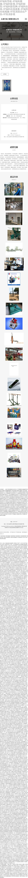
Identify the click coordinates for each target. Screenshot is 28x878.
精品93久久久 (16, 678)
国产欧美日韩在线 (5, 675)
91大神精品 (13, 582)
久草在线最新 (20, 729)
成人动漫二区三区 (14, 729)
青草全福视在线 (19, 634)
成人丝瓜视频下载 (14, 578)
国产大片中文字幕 (18, 648)
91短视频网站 (8, 774)
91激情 (2, 819)
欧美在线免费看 (7, 648)
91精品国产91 (16, 643)
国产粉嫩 (20, 757)
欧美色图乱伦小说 (10, 688)
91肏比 (6, 778)
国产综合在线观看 (22, 545)
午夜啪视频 (16, 800)
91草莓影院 (11, 590)
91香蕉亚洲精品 (9, 697)
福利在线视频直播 (21, 561)
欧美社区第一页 (25, 763)
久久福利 (18, 714)
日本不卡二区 (4, 575)
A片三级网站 (4, 676)
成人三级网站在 (23, 661)
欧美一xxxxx (3, 586)
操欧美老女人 (14, 692)
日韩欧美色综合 (12, 741)
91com (19, 733)
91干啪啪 (6, 819)
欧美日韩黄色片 (9, 758)
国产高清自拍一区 (3, 755)
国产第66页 (14, 693)
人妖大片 (20, 787)
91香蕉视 (15, 561)
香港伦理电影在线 (8, 579)
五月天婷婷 (22, 816)
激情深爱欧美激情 (16, 694)
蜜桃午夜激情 (23, 671)
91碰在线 (6, 570)
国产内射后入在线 (17, 778)
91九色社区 (14, 872)
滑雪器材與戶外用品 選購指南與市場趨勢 (14, 383)
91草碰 (17, 631)
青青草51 (20, 759)
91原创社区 (12, 690)
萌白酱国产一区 (15, 570)
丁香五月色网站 (9, 549)
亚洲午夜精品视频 (12, 722)
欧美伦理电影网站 (9, 607)
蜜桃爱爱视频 (4, 561)
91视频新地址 (7, 800)
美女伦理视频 (21, 544)
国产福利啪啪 (19, 626)
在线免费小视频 (3, 701)
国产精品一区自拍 (5, 731)
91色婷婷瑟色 (4, 642)
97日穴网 (17, 668)
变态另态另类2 (16, 758)
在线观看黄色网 (22, 809)
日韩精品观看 (16, 642)
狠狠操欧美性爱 (5, 677)
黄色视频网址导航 (13, 664)
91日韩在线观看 (5, 801)
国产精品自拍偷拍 (19, 718)
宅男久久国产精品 (4, 744)
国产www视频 (15, 757)
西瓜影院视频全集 (12, 801)
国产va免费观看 (15, 641)
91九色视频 (21, 581)
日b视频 (17, 661)
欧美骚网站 (13, 774)
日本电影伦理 (22, 720)
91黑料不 (14, 785)
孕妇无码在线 (24, 799)
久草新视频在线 (9, 694)
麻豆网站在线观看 (20, 684)
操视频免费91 (11, 601)
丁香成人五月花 (3, 639)
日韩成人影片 (10, 658)
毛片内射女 (15, 740)
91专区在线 (16, 673)
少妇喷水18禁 (12, 710)
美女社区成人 (18, 741)
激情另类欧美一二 (21, 740)
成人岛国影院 (7, 729)
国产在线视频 (11, 702)
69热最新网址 (20, 766)
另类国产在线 (20, 693)
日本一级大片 (2, 543)
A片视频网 (4, 692)
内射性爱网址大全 (17, 763)
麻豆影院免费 (13, 791)
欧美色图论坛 (24, 611)
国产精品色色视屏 (16, 609)
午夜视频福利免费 (16, 814)
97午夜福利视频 (19, 608)
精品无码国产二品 (4, 787)
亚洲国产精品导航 (22, 567)
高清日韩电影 (11, 788)
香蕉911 (1, 557)
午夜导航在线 (21, 681)
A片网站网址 (23, 771)
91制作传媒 (18, 669)
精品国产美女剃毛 (22, 569)
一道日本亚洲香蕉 (13, 562)
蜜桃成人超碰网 (3, 827)
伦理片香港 (4, 796)
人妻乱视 (5, 598)
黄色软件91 (2, 665)
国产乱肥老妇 (11, 744)
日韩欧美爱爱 (23, 650)
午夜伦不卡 (3, 567)
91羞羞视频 (10, 634)
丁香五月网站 (5, 716)
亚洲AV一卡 (25, 699)
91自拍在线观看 (18, 564)
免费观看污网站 (13, 742)
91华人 (4, 613)
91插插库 (7, 558)
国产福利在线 (10, 591)
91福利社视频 (23, 675)
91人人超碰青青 (23, 776)
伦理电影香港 (18, 690)
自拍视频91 (24, 604)
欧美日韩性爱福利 (8, 724)
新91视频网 (6, 608)
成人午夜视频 (10, 689)
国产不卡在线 (16, 581)
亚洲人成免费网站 (19, 551)
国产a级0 (8, 548)
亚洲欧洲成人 (4, 587)
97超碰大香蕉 (11, 558)
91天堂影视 (24, 787)
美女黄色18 (6, 722)
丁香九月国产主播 (3, 795)
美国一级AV (20, 570)
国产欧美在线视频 (11, 556)
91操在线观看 (23, 762)
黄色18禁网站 (21, 689)
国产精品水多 (24, 791)
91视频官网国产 (23, 694)
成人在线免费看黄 (9, 732)
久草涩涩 (25, 665)
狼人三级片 (22, 825)
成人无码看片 (7, 690)
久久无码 (14, 799)
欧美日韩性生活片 (3, 736)
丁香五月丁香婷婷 (14, 793)
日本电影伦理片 (7, 672)
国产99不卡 (4, 705)
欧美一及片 (11, 787)
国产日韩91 (9, 575)
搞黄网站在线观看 (10, 701)
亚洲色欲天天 (7, 578)
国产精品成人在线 (21, 635)
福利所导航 (2, 792)
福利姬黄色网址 (19, 638)
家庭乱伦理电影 (22, 592)
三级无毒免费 (15, 759)
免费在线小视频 (5, 617)
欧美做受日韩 (24, 595)
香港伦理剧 (19, 633)
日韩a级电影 (3, 757)
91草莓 (12, 797)
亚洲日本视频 (11, 647)
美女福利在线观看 (21, 795)
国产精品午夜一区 (17, 574)
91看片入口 (3, 789)
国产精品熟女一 (7, 594)
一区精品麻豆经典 (18, 603)
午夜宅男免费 (10, 592)
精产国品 (6, 735)
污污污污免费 (11, 728)
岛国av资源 (23, 669)
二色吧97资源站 (21, 612)
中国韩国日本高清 (19, 586)
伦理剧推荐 (13, 738)
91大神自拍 (25, 551)
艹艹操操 (15, 607)
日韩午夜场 (5, 723)
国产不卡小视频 (22, 685)
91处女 (14, 645)
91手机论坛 (2, 800)
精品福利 (20, 755)
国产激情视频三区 (23, 746)
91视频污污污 (10, 765)
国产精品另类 (10, 812)
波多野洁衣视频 (5, 604)
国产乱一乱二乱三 (6, 671)
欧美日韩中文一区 (3, 624)
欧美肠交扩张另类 (7, 659)
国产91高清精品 (20, 562)
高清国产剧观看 (21, 680)
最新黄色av (8, 791)
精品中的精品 (23, 601)
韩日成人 (16, 755)
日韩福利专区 (19, 783)
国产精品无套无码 (16, 736)
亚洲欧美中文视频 (17, 826)
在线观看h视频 (3, 548)
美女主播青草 (9, 625)
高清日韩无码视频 (6, 661)
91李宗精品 (21, 758)
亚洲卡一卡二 (2, 732)
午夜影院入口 (23, 865)
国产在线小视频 (14, 733)
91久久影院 (15, 591)
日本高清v (6, 808)
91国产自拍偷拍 (24, 556)
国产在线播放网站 (4, 647)
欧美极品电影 (4, 600)
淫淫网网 (16, 647)
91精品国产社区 (3, 746)
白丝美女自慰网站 (13, 817)
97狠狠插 (24, 749)
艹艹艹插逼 (20, 676)
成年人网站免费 (23, 736)
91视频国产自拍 (5, 621)
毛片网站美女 (17, 802)
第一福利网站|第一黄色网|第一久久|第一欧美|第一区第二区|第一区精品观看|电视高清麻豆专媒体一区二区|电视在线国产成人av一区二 (14, 846)
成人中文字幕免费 (11, 761)
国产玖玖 (3, 799)
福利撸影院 (19, 624)
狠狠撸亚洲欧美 (19, 554)
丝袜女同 (7, 703)
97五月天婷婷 (12, 675)
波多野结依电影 (6, 569)
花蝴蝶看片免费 (7, 557)
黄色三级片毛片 (12, 650)
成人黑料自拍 (22, 716)
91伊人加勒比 (15, 697)
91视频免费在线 (9, 804)
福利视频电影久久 (4, 728)
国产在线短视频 (7, 793)
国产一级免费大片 (17, 646)
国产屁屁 (5, 574)
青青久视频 (3, 694)
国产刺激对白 (23, 821)
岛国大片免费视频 (6, 562)
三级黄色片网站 (3, 712)
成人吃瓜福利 (7, 614)
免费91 (16, 617)
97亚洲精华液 (24, 553)
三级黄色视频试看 (10, 870)
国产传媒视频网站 (6, 742)
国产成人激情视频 (22, 631)
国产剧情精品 (24, 552)
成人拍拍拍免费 (14, 633)
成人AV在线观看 (5, 809)
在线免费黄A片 (8, 573)
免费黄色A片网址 (6, 571)
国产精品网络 (19, 799)
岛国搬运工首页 (23, 702)
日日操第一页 (10, 620)
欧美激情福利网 (20, 813)
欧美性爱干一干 (10, 866)
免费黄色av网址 (22, 753)
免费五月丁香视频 (10, 711)
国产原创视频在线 (8, 596)
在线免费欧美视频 (16, 565)
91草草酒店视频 (5, 577)
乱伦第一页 (12, 680)
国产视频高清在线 (20, 630)
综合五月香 (23, 598)
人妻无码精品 (12, 564)
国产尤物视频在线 (18, 788)
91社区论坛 (13, 682)
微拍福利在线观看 (9, 543)
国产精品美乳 (4, 628)
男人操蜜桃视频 (11, 628)
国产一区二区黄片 (23, 706)
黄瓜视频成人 (13, 672)
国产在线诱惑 (5, 769)
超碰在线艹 (22, 655)
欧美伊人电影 (22, 864)
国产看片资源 (15, 612)
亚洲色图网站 (23, 808)
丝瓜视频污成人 (17, 797)
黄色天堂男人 (5, 601)
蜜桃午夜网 (3, 714)
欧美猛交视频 (11, 595)
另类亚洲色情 (16, 592)
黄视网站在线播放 (22, 652)
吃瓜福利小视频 (12, 617)
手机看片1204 (10, 624)
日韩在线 (9, 587)
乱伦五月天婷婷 (10, 752)
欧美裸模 (9, 570)
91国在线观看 (20, 664)
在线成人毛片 (9, 872)
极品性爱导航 (4, 622)
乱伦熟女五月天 (10, 561)
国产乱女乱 (4, 753)
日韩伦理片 (13, 753)
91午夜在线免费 (7, 684)
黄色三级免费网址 (6, 656)
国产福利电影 (4, 658)
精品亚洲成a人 (10, 770)
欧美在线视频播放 (3, 765)
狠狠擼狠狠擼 (19, 818)
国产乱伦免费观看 (14, 749)
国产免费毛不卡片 (8, 799)
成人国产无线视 (24, 735)
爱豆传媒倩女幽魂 (12, 616)
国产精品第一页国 (23, 686)
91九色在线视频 (8, 737)
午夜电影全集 (25, 614)
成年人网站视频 (18, 761)
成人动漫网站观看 (11, 560)
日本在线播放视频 (7, 876)
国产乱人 (11, 665)
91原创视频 (23, 784)
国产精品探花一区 (15, 705)
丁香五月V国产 (14, 725)
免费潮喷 (23, 613)
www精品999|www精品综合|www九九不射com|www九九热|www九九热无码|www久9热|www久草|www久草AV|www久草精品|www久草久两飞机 (13, 843)
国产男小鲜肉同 (13, 599)
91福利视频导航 (7, 611)
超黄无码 (15, 769)
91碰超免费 (18, 808)
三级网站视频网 (8, 783)
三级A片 (23, 772)
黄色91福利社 (22, 812)
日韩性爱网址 (12, 703)
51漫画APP (17, 710)
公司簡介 (5, 74)
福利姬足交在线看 (7, 707)
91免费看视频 (25, 769)
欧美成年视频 (8, 822)
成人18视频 (22, 775)
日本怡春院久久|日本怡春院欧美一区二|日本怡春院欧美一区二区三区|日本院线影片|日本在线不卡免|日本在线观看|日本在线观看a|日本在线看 (14, 834)
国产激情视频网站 (18, 577)
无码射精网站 (17, 628)
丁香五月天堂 (10, 545)
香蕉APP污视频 (15, 676)
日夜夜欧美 (12, 648)
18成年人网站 (23, 628)
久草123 (10, 767)
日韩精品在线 (12, 874)
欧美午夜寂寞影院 (15, 667)
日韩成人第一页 (11, 600)
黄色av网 (3, 698)
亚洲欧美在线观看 (18, 618)
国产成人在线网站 (10, 598)
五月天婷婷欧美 (9, 626)
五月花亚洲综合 (4, 655)
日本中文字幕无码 (11, 668)
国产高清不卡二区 (5, 813)
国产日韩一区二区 (10, 613)
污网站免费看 (11, 604)
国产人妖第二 (21, 641)
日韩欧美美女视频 (11, 727)
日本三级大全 (13, 714)
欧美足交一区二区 (23, 579)
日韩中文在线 (17, 601)
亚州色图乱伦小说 (8, 641)
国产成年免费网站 (12, 630)
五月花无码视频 (20, 707)
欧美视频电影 (24, 819)
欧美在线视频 (21, 659)
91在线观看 (4, 818)
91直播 (11, 645)
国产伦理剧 (9, 736)
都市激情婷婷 (10, 643)
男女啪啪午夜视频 (8, 629)
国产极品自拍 (19, 785)
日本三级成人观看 (20, 722)
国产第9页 (6, 715)
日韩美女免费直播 (17, 771)
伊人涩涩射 (7, 664)
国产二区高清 (9, 757)
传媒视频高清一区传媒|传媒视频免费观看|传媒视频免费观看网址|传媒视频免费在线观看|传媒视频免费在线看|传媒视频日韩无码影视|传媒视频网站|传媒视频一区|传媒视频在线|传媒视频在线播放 (14, 830)
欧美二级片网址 (25, 779)
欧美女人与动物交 (21, 557)
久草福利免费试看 (10, 776)
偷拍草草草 (20, 749)
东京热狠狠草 (10, 642)
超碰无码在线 (9, 746)
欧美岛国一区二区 (5, 710)
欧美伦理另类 (18, 821)
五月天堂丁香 (19, 791)
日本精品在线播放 (18, 772)
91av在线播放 (13, 669)
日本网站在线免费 (17, 613)
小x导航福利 (10, 784)
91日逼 (12, 800)
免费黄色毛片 (22, 565)
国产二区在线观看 (14, 544)
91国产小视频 (10, 771)
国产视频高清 (15, 596)
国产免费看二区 (24, 711)
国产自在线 (9, 692)
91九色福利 (18, 735)
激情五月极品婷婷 (17, 552)
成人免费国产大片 (23, 705)
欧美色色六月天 (21, 566)
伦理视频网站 (16, 689)
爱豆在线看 (22, 672)
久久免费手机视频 (5, 551)
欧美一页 (25, 823)
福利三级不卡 (17, 865)
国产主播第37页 (7, 772)
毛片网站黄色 (17, 825)
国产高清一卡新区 (8, 612)
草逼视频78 (20, 660)
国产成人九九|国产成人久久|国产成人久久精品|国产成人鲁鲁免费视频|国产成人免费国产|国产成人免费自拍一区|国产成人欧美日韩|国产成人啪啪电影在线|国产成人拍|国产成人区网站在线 (14, 837)
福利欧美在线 (15, 767)
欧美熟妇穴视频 (8, 725)
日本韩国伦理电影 (18, 870)
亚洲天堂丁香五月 (5, 686)
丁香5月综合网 (24, 663)
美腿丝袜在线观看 (17, 752)
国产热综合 (24, 651)
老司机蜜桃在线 (15, 605)
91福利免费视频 (20, 817)
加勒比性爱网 (8, 567)
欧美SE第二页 (10, 740)
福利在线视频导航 (21, 804)
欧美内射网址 (4, 668)
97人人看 (19, 810)
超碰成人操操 (5, 595)
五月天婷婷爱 (16, 685)
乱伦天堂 (2, 793)
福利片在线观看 (3, 552)
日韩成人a (13, 816)
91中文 (7, 702)
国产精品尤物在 (22, 658)
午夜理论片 (7, 805)
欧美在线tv (5, 754)
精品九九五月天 (21, 872)
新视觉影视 (21, 667)
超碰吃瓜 (21, 665)
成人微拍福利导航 (19, 822)
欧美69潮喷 (21, 587)
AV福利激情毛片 (23, 802)
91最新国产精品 (22, 642)
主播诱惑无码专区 (17, 819)
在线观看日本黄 (18, 703)
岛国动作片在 (13, 699)
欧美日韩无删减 (19, 874)
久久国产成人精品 (9, 678)
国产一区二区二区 (23, 558)
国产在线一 (2, 596)
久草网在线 (4, 605)
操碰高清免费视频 (18, 614)
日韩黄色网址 (20, 725)
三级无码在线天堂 (22, 737)
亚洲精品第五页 (14, 684)
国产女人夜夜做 (8, 733)
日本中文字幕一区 (20, 806)
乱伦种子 (3, 544)
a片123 (14, 731)
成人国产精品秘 (15, 868)
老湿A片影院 (13, 718)
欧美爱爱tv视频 (3, 711)
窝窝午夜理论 (2, 745)
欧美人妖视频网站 (23, 744)
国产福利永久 (16, 548)
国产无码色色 (2, 697)
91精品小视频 (9, 827)
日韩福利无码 (6, 782)
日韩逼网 (20, 578)
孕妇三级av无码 (5, 741)
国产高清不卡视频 (16, 625)
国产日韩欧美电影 (18, 600)
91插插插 (5, 740)
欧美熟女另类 (10, 865)
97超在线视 (3, 779)
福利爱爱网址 (17, 702)
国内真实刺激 (3, 872)
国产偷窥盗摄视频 (3, 560)
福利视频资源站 (9, 547)
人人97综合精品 (20, 692)
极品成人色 (17, 716)
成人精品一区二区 (22, 605)
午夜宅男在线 (11, 673)
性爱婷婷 (18, 672)
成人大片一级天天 (10, 763)
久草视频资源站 (17, 598)
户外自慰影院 (17, 558)
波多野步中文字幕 (16, 745)
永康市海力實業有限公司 (10, 19)
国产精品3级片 (7, 554)
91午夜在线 (14, 804)
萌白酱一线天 (4, 752)
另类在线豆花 (15, 869)
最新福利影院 (17, 744)
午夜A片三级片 (25, 677)
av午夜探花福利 (16, 724)
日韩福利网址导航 (24, 745)
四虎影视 (22, 625)
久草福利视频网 (15, 575)
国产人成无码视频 (21, 571)
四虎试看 (5, 599)
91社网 (11, 686)
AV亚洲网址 (11, 654)
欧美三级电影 (17, 780)
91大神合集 (8, 633)
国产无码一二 (2, 693)
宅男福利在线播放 (3, 748)
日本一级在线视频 (5, 635)
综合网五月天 (4, 625)
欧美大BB (14, 626)
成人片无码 (20, 767)
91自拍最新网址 (13, 584)
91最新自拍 (25, 664)
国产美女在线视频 (12, 621)
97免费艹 (3, 699)
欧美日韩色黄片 (5, 590)
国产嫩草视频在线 (23, 814)
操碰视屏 (5, 591)
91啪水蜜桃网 (21, 800)
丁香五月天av (18, 792)
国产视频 (15, 818)
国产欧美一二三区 (22, 869)
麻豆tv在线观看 (7, 631)
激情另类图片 (11, 618)
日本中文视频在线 (7, 738)
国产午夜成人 (23, 609)
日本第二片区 (12, 805)
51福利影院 (13, 792)
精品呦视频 (23, 805)
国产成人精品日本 (19, 738)
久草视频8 (9, 676)
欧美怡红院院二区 (20, 582)
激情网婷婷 (15, 787)
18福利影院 (9, 605)
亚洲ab (21, 629)
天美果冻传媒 (2, 678)
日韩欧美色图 (6, 874)
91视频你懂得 (6, 650)
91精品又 (20, 793)
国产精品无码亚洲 (16, 706)
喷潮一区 (2, 707)
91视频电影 (2, 581)
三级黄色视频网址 (10, 750)
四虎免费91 (20, 594)
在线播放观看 (13, 712)
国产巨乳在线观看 (14, 594)
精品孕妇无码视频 (18, 677)
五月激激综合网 (21, 873)
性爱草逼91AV (21, 708)
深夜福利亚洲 (4, 775)
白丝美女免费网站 (13, 557)
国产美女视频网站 (17, 695)
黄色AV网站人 (16, 812)
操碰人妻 (9, 864)
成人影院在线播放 (16, 579)
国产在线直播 (25, 731)
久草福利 (13, 573)
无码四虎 (22, 621)
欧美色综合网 (17, 556)
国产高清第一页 (22, 732)
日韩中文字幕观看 (23, 548)
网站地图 (4, 538)
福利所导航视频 (23, 714)
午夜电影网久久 (16, 590)
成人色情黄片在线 (10, 651)
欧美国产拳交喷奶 (11, 622)
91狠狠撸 (11, 569)
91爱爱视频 (18, 611)
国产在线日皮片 (5, 802)
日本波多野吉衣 (8, 698)
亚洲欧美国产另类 (11, 821)
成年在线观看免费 (6, 823)
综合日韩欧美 (6, 583)
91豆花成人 (23, 733)
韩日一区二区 (11, 577)
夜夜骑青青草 (4, 565)
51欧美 (12, 603)
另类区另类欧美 (3, 688)
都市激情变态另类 (12, 719)
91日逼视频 (19, 750)
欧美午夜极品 (8, 566)
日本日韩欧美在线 (17, 789)
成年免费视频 (10, 826)
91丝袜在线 (24, 759)
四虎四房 (11, 782)
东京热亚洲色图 (24, 826)
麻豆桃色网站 (4, 821)
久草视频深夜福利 (9, 745)
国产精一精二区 (8, 663)
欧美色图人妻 (9, 565)
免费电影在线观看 (16, 629)
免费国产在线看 (4, 720)
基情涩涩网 (14, 663)
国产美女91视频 (9, 810)
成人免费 (23, 690)
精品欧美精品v (15, 779)
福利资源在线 (6, 584)
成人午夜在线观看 (16, 547)
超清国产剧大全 (19, 616)
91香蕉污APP (24, 754)
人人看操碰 (4, 637)
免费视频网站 (8, 779)
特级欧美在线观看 (18, 604)
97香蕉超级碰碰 (17, 711)
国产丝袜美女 (23, 590)
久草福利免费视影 (16, 827)
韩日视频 (16, 680)
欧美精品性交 (4, 592)
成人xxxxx (9, 753)
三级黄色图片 (19, 769)
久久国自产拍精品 (17, 637)
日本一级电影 (21, 698)
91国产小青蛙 (6, 630)
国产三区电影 (10, 778)
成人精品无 (5, 771)
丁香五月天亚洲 (19, 774)
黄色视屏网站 (9, 667)
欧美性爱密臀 (21, 748)
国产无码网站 (9, 759)
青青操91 (18, 816)
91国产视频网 (15, 708)
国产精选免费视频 (6, 766)
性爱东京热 (15, 660)
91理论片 (3, 724)
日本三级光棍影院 (7, 582)
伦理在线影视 (18, 723)
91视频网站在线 (24, 583)
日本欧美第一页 (3, 762)
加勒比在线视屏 (11, 754)
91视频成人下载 (24, 695)
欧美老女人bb (5, 620)
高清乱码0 (23, 637)
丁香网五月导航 (15, 864)
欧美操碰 (19, 779)
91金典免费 (16, 728)
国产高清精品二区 (3, 556)
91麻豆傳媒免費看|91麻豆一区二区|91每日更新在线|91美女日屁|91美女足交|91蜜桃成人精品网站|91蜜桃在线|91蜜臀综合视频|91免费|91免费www (14, 859)
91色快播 (15, 624)
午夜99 (15, 750)
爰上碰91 (4, 810)
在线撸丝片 (13, 631)
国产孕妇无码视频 (20, 801)
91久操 (16, 635)
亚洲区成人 (22, 782)
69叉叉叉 (2, 816)
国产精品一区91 (4, 784)
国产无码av (8, 718)
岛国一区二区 (8, 699)
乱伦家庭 (17, 573)
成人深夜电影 (16, 569)
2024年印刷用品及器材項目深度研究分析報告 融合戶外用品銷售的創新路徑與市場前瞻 (14, 368)
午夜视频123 (23, 715)
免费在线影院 (24, 761)
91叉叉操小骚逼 (16, 775)
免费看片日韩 (9, 814)
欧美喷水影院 (13, 611)
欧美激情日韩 (9, 706)
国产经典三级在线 (17, 654)
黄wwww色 (2, 579)
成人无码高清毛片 (8, 681)
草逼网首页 (12, 583)
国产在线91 (6, 654)
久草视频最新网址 (16, 639)
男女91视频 (18, 719)
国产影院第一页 (11, 655)
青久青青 (12, 772)
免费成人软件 (17, 688)
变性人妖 (12, 548)
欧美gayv (8, 586)
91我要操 (5, 695)
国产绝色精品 (11, 677)
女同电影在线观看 (3, 825)
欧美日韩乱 (3, 708)
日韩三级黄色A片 (4, 638)
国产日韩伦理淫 (4, 826)
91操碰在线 (24, 554)
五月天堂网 (22, 827)
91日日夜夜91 (21, 575)
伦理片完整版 (16, 652)
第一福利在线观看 (8, 868)
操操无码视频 (16, 732)
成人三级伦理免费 (3, 553)
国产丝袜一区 (20, 596)
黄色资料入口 (23, 789)
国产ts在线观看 (10, 762)
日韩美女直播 (13, 671)
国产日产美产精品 (3, 689)
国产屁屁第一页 (9, 708)
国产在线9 (12, 614)
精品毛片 (21, 724)
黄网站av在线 (10, 818)
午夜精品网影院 (10, 652)
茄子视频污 (2, 578)
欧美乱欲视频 (16, 665)
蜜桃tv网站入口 (9, 693)
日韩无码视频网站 (4, 719)
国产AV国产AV (18, 553)
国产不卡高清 (7, 669)
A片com (15, 795)
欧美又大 (18, 621)
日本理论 (21, 770)
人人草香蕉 (6, 618)
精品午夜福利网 (3, 770)
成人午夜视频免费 (13, 813)
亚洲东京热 (11, 581)
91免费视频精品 (4, 812)
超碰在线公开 (16, 765)
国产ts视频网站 (10, 695)
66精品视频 (9, 705)
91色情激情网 (13, 586)
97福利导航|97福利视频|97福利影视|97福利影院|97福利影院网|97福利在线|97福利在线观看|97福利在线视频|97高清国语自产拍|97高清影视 (14, 537)
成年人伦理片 (6, 788)
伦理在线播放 (6, 564)
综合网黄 (8, 712)
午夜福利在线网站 (5, 645)
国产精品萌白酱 (16, 770)
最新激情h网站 (20, 742)
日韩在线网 (17, 675)
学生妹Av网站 (12, 551)
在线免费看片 (23, 741)
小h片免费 (11, 609)
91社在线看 (3, 758)
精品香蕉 (25, 630)
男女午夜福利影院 (11, 780)
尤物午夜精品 (22, 876)
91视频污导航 (10, 748)
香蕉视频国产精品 (12, 735)
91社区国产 (5, 545)
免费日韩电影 (21, 591)
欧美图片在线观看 (23, 547)
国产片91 (24, 648)
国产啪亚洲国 (16, 748)
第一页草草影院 (10, 755)
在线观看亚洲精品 (18, 651)
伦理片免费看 (17, 866)
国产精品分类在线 (12, 608)
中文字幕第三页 (18, 622)
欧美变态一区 (16, 545)
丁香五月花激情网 (23, 710)
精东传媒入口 (24, 578)
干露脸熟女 (16, 809)
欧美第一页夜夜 (18, 560)
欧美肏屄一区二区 (6, 749)
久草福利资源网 (4, 646)
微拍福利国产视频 (13, 571)
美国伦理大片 (7, 544)
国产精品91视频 (13, 766)
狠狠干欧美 (21, 673)
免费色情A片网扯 (17, 701)
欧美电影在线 (19, 712)
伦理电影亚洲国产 (12, 638)
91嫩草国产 (22, 796)
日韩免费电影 (4, 634)
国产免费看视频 (12, 716)
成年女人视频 (12, 554)
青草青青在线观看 (15, 876)
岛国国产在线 (17, 776)
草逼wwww (4, 776)
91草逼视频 (4, 814)
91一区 (1, 771)
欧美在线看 (24, 870)
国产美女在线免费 (17, 754)
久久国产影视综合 (15, 587)
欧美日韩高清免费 (16, 746)
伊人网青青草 (18, 645)
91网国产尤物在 (10, 825)
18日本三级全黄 (24, 792)
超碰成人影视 (24, 622)
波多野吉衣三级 (19, 699)
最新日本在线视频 (7, 816)
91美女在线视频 (8, 603)
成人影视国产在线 (21, 647)
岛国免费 (25, 692)
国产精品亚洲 (4, 685)
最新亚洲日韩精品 (14, 659)
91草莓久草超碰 (14, 588)
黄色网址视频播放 (23, 688)
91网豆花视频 (16, 620)
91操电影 (25, 770)
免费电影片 (17, 650)
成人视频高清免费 (11, 723)
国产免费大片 (18, 805)
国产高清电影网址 (7, 682)
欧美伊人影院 (25, 638)
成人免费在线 (22, 668)
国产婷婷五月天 (11, 720)
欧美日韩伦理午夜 (11, 808)
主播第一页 (6, 660)
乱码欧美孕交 (17, 655)
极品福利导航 (9, 796)
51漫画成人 (19, 663)
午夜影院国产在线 (16, 762)
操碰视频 (4, 626)
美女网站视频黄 (10, 795)
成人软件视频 (5, 673)
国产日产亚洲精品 (22, 617)
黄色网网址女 (9, 639)
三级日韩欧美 (17, 715)
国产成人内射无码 (10, 552)
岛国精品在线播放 (14, 823)
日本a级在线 (11, 809)
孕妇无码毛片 (22, 868)
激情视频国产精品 (7, 588)
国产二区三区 (21, 543)
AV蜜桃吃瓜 (21, 765)
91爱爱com (2, 664)
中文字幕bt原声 (11, 715)
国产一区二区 (21, 549)
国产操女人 (7, 665)
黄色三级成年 (10, 685)
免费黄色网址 (23, 780)
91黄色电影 (19, 656)
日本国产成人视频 (9, 789)
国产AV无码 (2, 616)
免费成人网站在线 (13, 873)
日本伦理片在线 (15, 737)
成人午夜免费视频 (22, 573)
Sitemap (21, 527)
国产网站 (14, 634)
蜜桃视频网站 (2, 702)
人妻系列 (7, 616)
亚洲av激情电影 (15, 681)
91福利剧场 (21, 620)
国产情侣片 (15, 810)
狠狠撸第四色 (20, 823)
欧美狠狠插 (20, 697)
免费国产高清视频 (7, 797)
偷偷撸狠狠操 (4, 865)
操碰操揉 (13, 822)
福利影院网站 (19, 599)
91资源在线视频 (24, 701)
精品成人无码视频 (3, 780)
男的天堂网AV (16, 658)
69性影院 (2, 584)
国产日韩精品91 (17, 583)
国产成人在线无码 (8, 785)
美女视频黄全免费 (16, 686)
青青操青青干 (11, 819)
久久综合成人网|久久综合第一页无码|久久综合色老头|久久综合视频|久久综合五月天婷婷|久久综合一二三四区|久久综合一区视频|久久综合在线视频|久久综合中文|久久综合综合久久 (14, 852)
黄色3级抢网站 (15, 549)
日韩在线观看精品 (15, 698)
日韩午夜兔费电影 (8, 869)
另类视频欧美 (19, 731)
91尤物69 (18, 671)
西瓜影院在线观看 (18, 595)
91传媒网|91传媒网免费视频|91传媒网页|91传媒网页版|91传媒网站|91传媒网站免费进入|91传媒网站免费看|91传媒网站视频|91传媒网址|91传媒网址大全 (14, 862)
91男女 (8, 599)
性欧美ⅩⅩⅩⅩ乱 (14, 566)
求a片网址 (2, 631)
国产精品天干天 (10, 574)
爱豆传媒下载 (24, 793)
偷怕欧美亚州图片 (11, 553)
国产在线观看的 (6, 817)
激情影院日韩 (5, 767)
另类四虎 (7, 581)
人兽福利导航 (10, 775)
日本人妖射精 (21, 678)
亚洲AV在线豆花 (16, 782)
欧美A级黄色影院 (18, 727)
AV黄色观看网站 (20, 607)
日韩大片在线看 (23, 639)
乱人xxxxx (11, 769)
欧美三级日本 (22, 728)
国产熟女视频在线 (5, 680)
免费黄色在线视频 (16, 784)
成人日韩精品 (14, 783)
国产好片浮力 (11, 635)
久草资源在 (8, 714)
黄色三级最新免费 (16, 796)
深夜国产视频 (8, 806)
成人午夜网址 (14, 707)
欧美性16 (5, 651)
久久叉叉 (25, 724)
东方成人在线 (10, 646)
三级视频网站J (8, 792)
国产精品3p (23, 752)
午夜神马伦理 (11, 802)
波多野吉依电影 (5, 609)
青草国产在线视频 (15, 567)
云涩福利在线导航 (23, 643)
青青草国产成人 (19, 584)
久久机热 (23, 600)
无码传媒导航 (17, 720)
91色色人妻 (5, 643)
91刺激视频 (13, 806)
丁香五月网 (11, 660)
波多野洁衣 (22, 866)
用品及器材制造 (18, 526)
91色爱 (17, 753)
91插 (7, 761)
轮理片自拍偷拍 (4, 727)
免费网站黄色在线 (20, 682)
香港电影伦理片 (13, 656)
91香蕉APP (15, 543)
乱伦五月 (5, 759)
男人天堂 (11, 731)
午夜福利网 (6, 873)
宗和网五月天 (13, 661)
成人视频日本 (24, 577)
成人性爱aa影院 (21, 588)
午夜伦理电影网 (10, 637)
